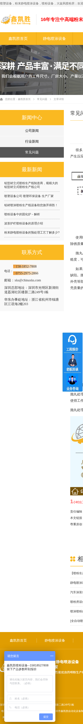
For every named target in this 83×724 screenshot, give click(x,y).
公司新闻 (32, 130)
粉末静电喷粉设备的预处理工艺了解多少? (32, 232)
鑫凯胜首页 (18, 38)
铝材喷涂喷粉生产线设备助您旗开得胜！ (31, 205)
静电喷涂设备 (54, 38)
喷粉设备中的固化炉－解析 (22, 214)
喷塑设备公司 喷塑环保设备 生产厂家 (29, 196)
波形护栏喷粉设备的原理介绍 (23, 223)
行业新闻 (32, 141)
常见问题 (42, 99)
